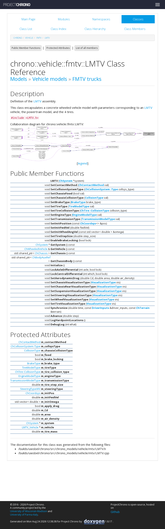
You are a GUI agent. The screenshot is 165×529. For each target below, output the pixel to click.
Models (18, 78)
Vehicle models (49, 78)
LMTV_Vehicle (30, 427)
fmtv (38, 37)
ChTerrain (143, 308)
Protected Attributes (58, 48)
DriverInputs (100, 308)
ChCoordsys (88, 223)
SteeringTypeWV (30, 389)
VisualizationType (103, 282)
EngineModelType (84, 215)
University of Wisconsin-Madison (28, 511)
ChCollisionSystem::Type (101, 189)
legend (82, 163)
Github (115, 512)
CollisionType (94, 197)
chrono (17, 37)
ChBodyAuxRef (41, 257)
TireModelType (79, 206)
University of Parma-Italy (24, 514)
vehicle (29, 37)
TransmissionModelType (98, 219)
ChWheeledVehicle (35, 249)
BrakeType (78, 202)
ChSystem (65, 181)
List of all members (87, 48)
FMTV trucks (86, 78)
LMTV (47, 37)
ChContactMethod (91, 185)
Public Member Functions (26, 48)
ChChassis (41, 253)
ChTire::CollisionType (94, 210)
